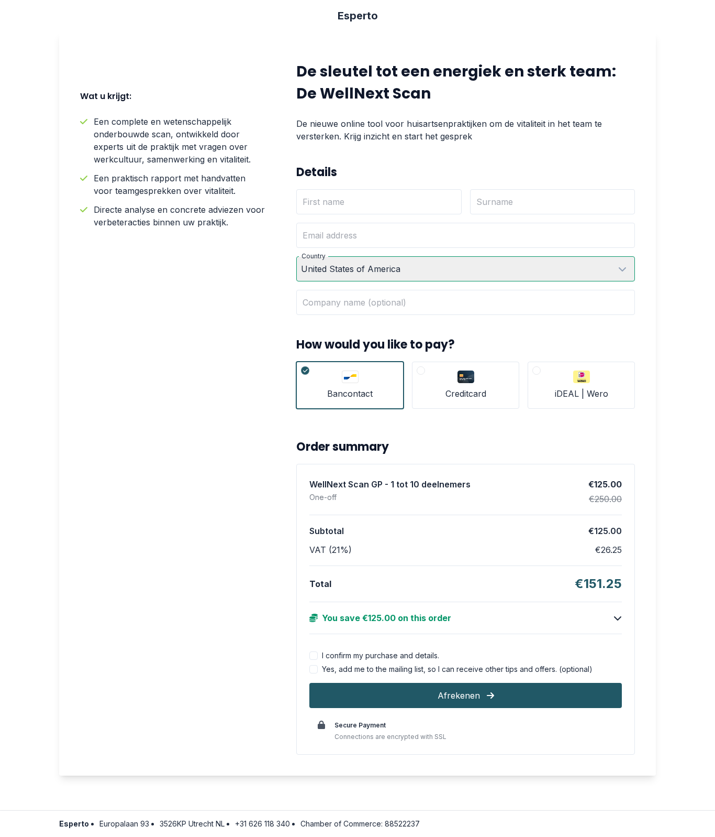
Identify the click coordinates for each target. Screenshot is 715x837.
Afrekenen (460, 695)
